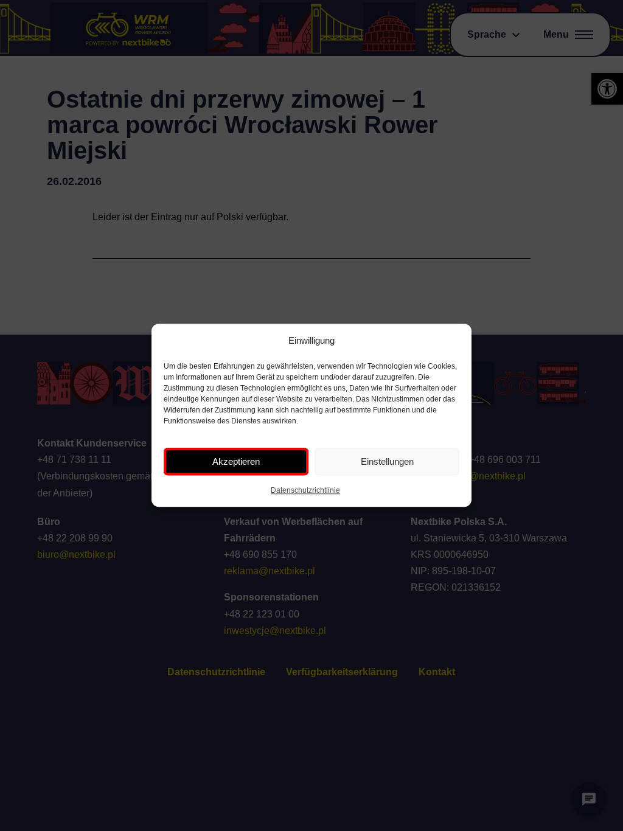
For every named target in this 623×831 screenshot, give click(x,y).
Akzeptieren (236, 461)
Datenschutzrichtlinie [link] (305, 491)
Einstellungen (387, 461)
